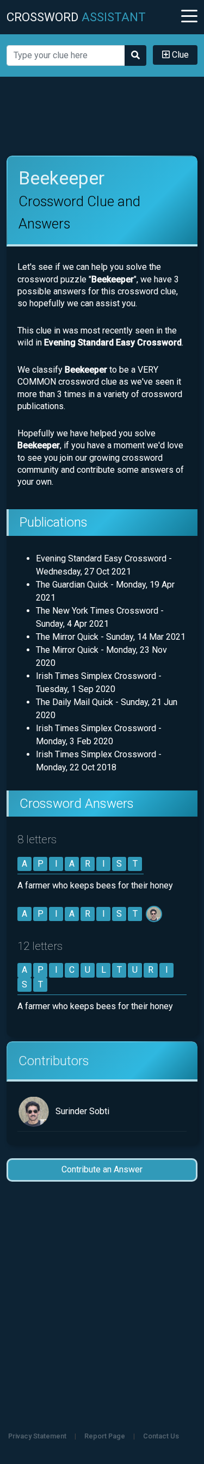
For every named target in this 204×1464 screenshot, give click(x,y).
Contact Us (161, 1436)
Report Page (104, 1436)
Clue (179, 55)
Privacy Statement (37, 1436)
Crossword (76, 17)
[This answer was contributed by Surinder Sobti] (155, 914)
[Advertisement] (102, 116)
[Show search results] (135, 55)
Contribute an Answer (102, 1169)
